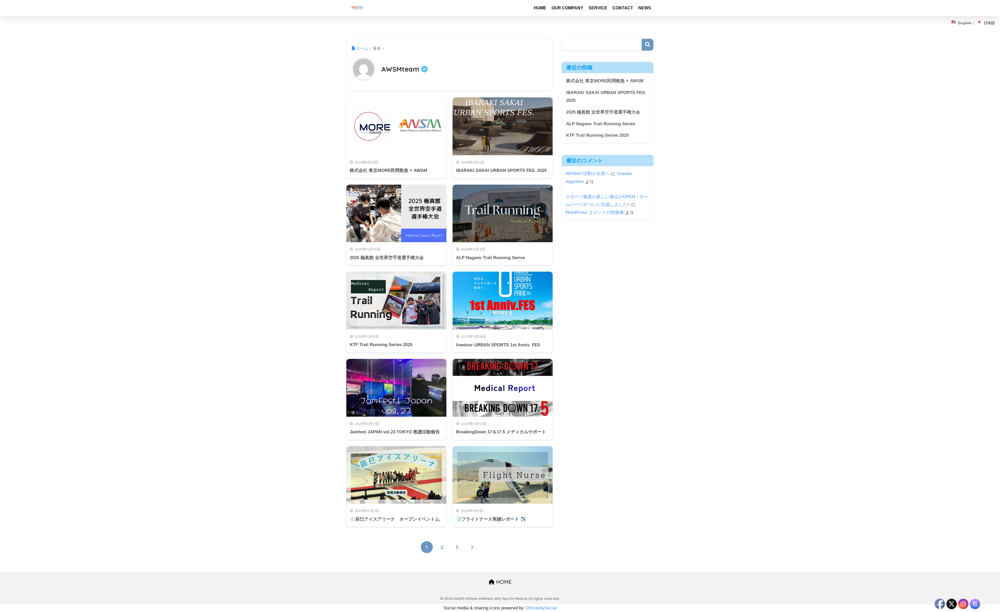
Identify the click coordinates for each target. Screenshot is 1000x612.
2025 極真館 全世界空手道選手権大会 (603, 112)
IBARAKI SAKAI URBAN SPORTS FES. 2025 (606, 96)
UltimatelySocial (541, 607)
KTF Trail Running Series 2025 (597, 135)
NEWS (644, 8)
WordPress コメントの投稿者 (594, 212)
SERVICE (598, 8)
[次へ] (472, 547)
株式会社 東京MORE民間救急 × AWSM (604, 80)
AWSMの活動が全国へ (587, 173)
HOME (540, 8)
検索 (647, 45)
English (965, 23)
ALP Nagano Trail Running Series (600, 123)
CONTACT (622, 8)
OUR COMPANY (567, 8)
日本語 (989, 23)
